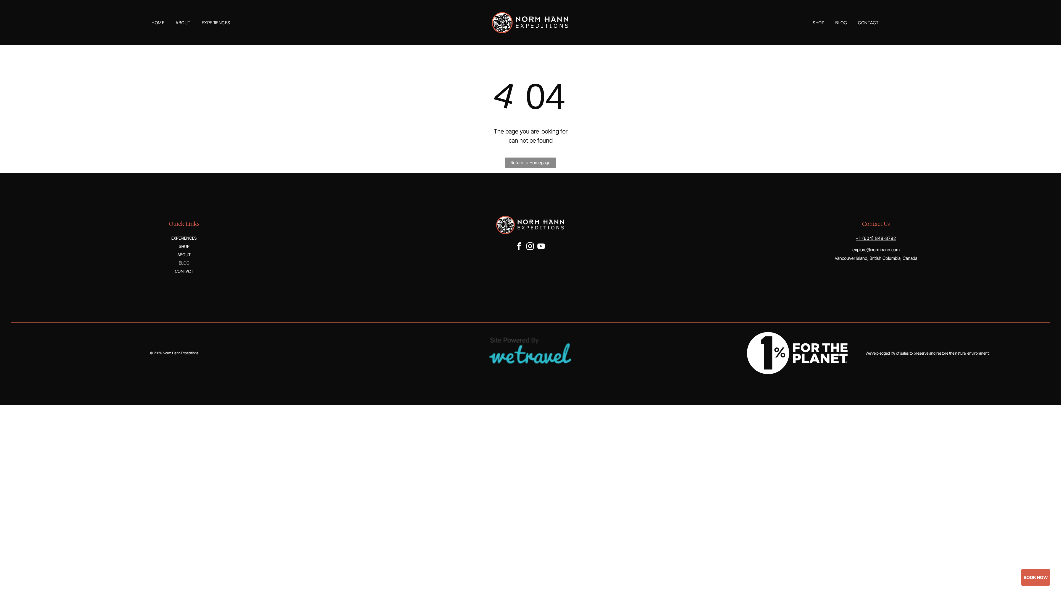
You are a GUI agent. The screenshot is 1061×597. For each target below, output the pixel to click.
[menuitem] (158, 22)
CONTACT (184, 271)
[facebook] (518, 247)
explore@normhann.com (876, 249)
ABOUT (184, 254)
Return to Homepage (531, 162)
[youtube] (541, 247)
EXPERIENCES (184, 238)
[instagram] (529, 247)
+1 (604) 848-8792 (876, 238)
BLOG (184, 263)
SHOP (184, 246)
